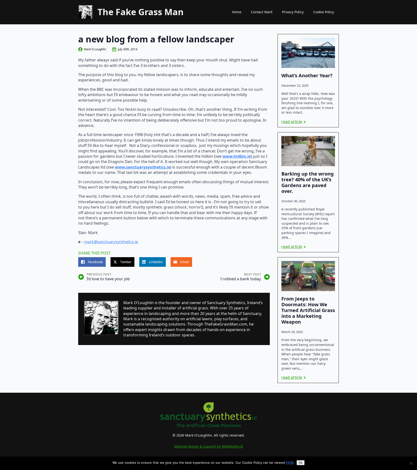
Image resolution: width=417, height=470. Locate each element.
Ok (301, 462)
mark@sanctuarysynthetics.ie (111, 241)
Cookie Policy (323, 12)
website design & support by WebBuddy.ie (208, 446)
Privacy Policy (293, 12)
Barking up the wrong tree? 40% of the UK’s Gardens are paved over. (307, 182)
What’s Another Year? (307, 75)
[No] (411, 463)
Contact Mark (261, 12)
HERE (290, 462)
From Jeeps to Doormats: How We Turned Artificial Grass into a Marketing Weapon (308, 310)
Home (236, 12)
